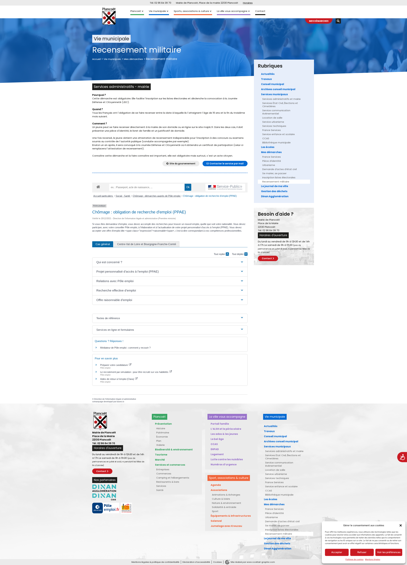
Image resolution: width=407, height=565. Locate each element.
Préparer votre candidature (114, 365)
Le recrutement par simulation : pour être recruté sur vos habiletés (134, 372)
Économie (162, 436)
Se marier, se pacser (274, 173)
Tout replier (220, 254)
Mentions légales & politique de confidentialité (155, 562)
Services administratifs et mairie (281, 99)
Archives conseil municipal (278, 89)
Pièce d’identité (271, 161)
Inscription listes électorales (278, 177)
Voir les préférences (388, 552)
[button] (400, 525)
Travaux (266, 79)
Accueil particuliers (103, 196)
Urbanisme (268, 165)
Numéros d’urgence (224, 464)
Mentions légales (372, 559)
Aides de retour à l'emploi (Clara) (117, 379)
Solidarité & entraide (224, 507)
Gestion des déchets (274, 191)
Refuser (361, 552)
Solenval (216, 521)
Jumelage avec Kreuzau (226, 526)
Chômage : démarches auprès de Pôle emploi (157, 196)
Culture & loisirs (221, 498)
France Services (271, 130)
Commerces (163, 473)
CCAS (265, 138)
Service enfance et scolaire (278, 134)
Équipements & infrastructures (231, 515)
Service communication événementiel (276, 112)
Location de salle (272, 117)
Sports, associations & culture (191, 11)
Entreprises (162, 469)
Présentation (163, 423)
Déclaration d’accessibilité (196, 562)
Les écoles (267, 147)
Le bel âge (217, 439)
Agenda (216, 485)
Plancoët (135, 11)
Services (161, 486)
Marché (160, 459)
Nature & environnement (226, 503)
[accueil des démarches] (98, 187)
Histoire (160, 428)
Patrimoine (162, 432)
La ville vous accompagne (232, 11)
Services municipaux (274, 94)
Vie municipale (157, 11)
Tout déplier (238, 254)
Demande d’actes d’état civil (279, 169)
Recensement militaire (275, 181)
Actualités (268, 74)
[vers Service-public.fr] (225, 188)
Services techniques (274, 126)
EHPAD (215, 449)
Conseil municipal (272, 84)
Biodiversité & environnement (174, 449)
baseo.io (120, 402)
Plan (158, 440)
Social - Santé (123, 196)
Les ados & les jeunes (224, 434)
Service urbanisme (273, 121)
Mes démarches (133, 59)
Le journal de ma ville (274, 186)
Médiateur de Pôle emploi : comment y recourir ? (125, 347)
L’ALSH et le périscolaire (226, 429)
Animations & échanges (226, 494)
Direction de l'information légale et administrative (115, 399)
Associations (219, 490)
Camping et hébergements (172, 477)
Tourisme (161, 454)
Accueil (96, 59)
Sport (215, 511)
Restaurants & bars (167, 481)
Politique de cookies (354, 559)
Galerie (160, 445)
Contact (260, 11)
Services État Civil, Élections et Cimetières (280, 104)
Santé (159, 490)
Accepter (336, 552)
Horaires (248, 2)
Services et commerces (170, 464)
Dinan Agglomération (274, 196)
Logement (217, 454)
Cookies (217, 562)
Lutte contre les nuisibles (227, 459)
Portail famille (220, 423)
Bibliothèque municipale (276, 142)
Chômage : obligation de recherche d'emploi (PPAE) (210, 196)
